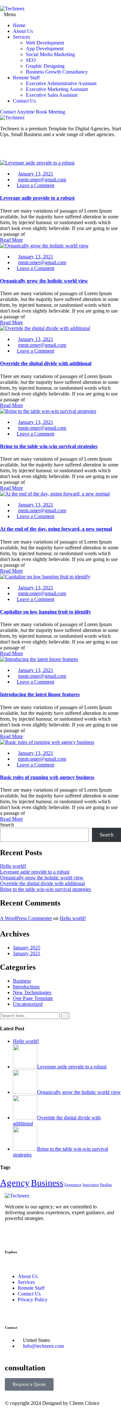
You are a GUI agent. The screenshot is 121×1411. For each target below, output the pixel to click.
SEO (31, 60)
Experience (73, 1184)
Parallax (106, 1184)
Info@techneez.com (43, 1346)
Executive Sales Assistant (51, 95)
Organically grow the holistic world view (44, 281)
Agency (15, 1182)
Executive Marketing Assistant (57, 89)
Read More (11, 240)
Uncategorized (28, 1004)
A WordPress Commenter (26, 918)
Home (19, 25)
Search (7, 824)
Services (21, 37)
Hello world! (13, 866)
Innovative (91, 1184)
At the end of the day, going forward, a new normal (56, 529)
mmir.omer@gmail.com (42, 179)
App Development (45, 48)
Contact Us (24, 101)
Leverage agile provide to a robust (37, 198)
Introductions (26, 986)
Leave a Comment (35, 185)
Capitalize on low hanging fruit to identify (45, 612)
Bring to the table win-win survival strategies (48, 446)
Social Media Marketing (50, 54)
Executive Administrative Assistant (61, 83)
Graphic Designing (45, 66)
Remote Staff (26, 77)
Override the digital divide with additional (45, 363)
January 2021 (26, 953)
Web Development (45, 42)
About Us (23, 31)
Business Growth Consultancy (57, 72)
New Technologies (32, 992)
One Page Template (33, 998)
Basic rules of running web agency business (47, 777)
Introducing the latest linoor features (40, 694)
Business (22, 981)
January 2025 (26, 947)
